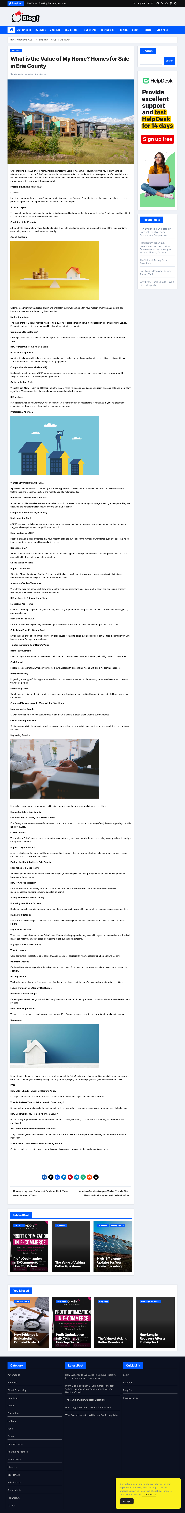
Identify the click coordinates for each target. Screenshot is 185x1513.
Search (148, 51)
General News (22, 1301)
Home (13, 40)
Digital (11, 1405)
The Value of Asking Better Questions (70, 1264)
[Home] (11, 30)
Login (135, 29)
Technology (107, 29)
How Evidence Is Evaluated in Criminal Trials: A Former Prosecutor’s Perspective (155, 232)
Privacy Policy (130, 1397)
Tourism (12, 1505)
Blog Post (162, 29)
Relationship (89, 29)
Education (13, 1413)
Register (147, 29)
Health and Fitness (150, 1301)
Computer (13, 1397)
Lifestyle (55, 29)
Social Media (14, 1490)
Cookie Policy (149, 1494)
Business (40, 29)
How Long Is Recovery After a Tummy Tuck (152, 1338)
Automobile (24, 29)
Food (10, 1428)
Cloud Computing (17, 1390)
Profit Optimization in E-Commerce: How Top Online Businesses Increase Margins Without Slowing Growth (28, 1268)
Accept (127, 1501)
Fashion (123, 29)
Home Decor (117, 1225)
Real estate (71, 29)
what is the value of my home (31, 74)
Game (11, 1436)
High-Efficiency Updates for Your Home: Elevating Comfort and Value (111, 1264)
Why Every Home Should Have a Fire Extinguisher (157, 283)
